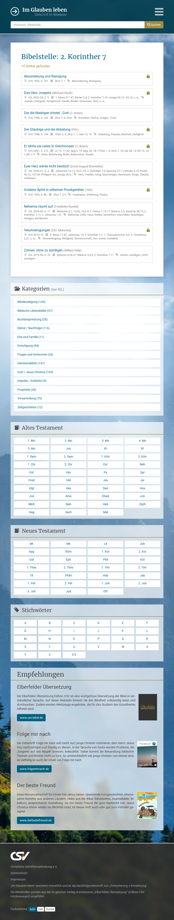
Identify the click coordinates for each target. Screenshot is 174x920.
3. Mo (105, 441)
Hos (142, 488)
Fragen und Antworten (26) (35, 354)
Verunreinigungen (85, 234)
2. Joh (142, 583)
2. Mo (68, 441)
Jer (142, 480)
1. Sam (31, 456)
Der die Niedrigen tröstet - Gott (70, 115)
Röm (68, 551)
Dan (105, 488)
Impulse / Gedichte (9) (31, 381)
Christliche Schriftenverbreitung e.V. (34, 866)
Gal (31, 559)
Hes (68, 488)
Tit (31, 575)
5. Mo (31, 448)
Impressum (18, 879)
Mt (31, 544)
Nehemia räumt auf (85, 212)
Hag (31, 512)
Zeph (142, 504)
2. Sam (68, 456)
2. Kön (142, 456)
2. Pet (68, 583)
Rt (142, 448)
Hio (68, 472)
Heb (105, 575)
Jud (68, 591)
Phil (105, 559)
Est (31, 472)
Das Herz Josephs (81, 97)
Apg (31, 551)
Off (105, 591)
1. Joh (105, 583)
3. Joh (31, 591)
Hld (68, 480)
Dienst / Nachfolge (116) (33, 328)
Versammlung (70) (29, 398)
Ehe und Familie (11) (30, 337)
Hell (40, 909)
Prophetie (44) (26, 390)
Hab (105, 504)
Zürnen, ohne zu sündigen (86, 254)
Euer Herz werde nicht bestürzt (86, 172)
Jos (68, 448)
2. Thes (68, 567)
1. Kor (105, 551)
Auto (32, 909)
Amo (68, 496)
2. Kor (142, 551)
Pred (31, 480)
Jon (142, 496)
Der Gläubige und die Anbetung (84, 131)
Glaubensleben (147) (31, 363)
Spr (142, 472)
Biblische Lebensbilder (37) (35, 311)
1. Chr (31, 464)
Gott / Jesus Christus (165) (35, 372)
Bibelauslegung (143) (31, 302)
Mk (68, 544)
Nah (68, 504)
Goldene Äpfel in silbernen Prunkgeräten (66, 192)
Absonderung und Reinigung (62, 78)
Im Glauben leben (44, 11)
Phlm (68, 575)
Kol (142, 559)
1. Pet (31, 583)
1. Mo (31, 441)
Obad (105, 496)
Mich (31, 504)
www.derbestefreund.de (36, 820)
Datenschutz (19, 873)
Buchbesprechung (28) (32, 319)
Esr (105, 464)
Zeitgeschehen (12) (30, 407)
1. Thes (31, 567)
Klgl (31, 488)
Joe (31, 496)
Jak (142, 575)
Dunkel (50, 909)
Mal (105, 512)
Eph (68, 559)
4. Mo (142, 441)
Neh (142, 464)
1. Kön (105, 456)
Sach (68, 512)
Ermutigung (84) (28, 346)
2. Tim (142, 567)
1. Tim (105, 567)
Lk (105, 544)
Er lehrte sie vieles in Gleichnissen (86, 150)
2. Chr (68, 464)
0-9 (74, 655)
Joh (142, 544)
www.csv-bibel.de (31, 717)
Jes (105, 480)
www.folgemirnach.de (34, 769)
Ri (105, 448)
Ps (105, 472)
